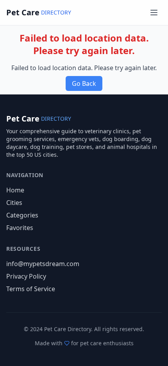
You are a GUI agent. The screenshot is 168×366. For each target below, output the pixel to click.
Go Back (84, 83)
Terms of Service (30, 288)
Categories (22, 215)
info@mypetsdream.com (42, 263)
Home (15, 190)
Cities (14, 202)
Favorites (19, 227)
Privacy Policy (26, 276)
